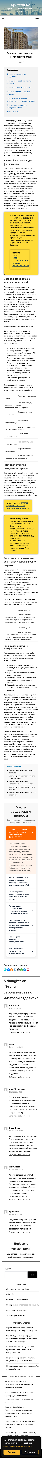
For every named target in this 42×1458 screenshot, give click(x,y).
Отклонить (30, 1452)
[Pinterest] (28, 969)
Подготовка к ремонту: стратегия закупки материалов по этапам (20, 1424)
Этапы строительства (15, 1315)
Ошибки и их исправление (17, 1299)
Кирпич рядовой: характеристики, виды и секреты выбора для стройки (19, 1384)
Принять (12, 1452)
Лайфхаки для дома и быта (17, 1289)
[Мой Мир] (24, 969)
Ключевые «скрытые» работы (19, 88)
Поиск (8, 1269)
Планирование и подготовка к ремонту (22, 1305)
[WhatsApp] (21, 969)
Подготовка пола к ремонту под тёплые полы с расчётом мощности (20, 1436)
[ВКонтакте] (8, 969)
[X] (18, 969)
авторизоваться (26, 1257)
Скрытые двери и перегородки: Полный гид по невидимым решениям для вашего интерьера (21, 1339)
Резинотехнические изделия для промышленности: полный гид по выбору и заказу (20, 1350)
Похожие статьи (13, 112)
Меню (37, 18)
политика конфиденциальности (18, 1446)
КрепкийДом (21, 5)
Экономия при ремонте (16, 1310)
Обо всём (10, 1294)
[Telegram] (15, 969)
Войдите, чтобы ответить (19, 1032)
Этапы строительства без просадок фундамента (17, 505)
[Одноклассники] (11, 969)
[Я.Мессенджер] (5, 969)
